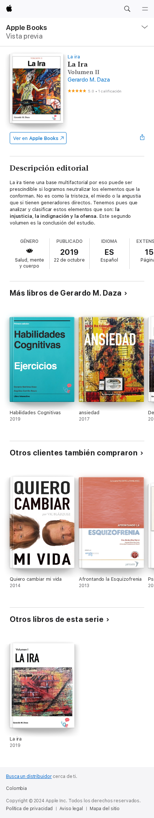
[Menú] (145, 9)
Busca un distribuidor (29, 776)
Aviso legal (71, 808)
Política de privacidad (29, 808)
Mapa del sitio (105, 808)
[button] (127, 9)
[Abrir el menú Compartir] (142, 138)
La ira (74, 56)
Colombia (16, 788)
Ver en (35, 138)
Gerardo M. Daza (89, 79)
